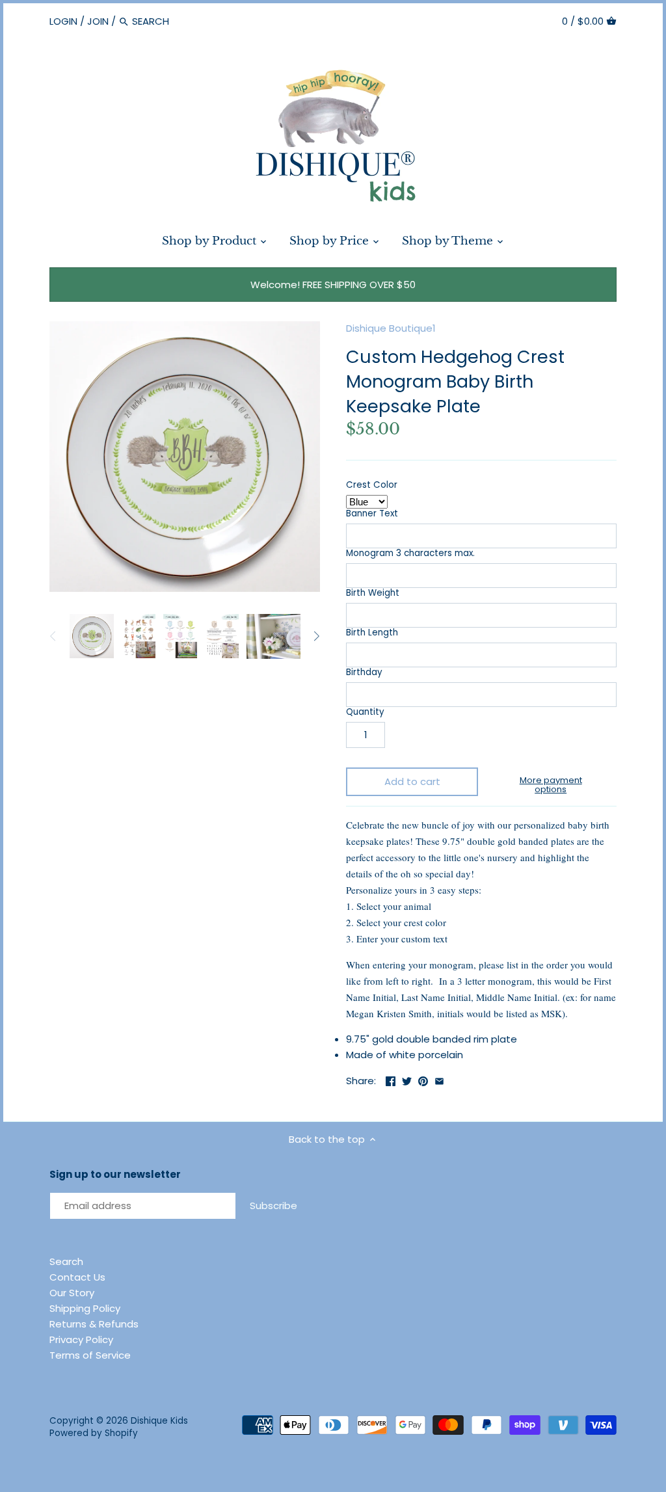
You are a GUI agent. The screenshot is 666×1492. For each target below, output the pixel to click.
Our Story (71, 1292)
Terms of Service (90, 1355)
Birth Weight (372, 593)
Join (98, 21)
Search (66, 1261)
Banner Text (372, 514)
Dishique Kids (159, 1421)
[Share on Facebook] (390, 1079)
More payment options (551, 785)
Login (63, 21)
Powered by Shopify (93, 1433)
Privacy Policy (81, 1339)
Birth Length (372, 633)
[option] (91, 636)
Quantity (365, 712)
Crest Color (371, 485)
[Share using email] (439, 1079)
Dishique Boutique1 (391, 328)
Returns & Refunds (94, 1324)
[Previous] (53, 636)
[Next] (316, 636)
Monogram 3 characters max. (410, 553)
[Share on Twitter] (407, 1079)
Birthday (364, 672)
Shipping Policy (84, 1308)
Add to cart (412, 781)
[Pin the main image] (423, 1079)
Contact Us (77, 1277)
